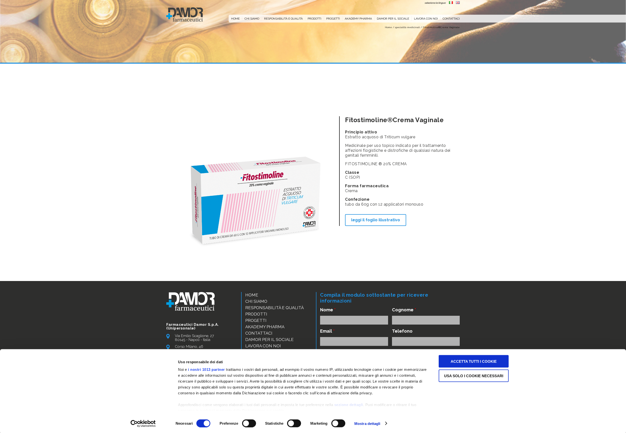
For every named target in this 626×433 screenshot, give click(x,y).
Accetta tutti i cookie (474, 361)
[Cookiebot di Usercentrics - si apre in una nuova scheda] (143, 423)
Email (327, 331)
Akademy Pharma (264, 326)
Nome (328, 309)
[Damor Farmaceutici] (184, 14)
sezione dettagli (348, 405)
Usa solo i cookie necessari (473, 376)
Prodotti (256, 314)
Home (388, 27)
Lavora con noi (263, 345)
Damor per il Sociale (269, 339)
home (235, 18)
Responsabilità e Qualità (274, 307)
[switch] (249, 423)
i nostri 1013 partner (206, 369)
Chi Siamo (256, 301)
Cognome (404, 309)
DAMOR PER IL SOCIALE (393, 18)
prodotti (314, 18)
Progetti (333, 18)
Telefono (402, 331)
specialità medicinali (407, 27)
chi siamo (252, 18)
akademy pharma (358, 18)
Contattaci (258, 333)
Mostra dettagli (367, 423)
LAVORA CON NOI (426, 18)
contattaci (451, 18)
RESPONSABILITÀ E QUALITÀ (283, 18)
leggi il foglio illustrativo (375, 220)
